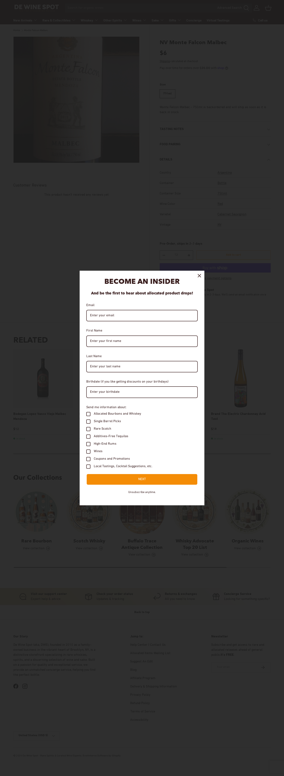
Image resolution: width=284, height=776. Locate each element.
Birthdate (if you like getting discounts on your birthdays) (127, 381)
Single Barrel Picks (107, 421)
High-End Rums (105, 444)
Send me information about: (106, 407)
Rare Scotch (102, 429)
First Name (94, 330)
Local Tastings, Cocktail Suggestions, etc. (123, 466)
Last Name (94, 356)
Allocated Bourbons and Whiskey (117, 414)
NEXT (142, 479)
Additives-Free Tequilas (111, 436)
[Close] (199, 276)
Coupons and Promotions (112, 459)
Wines (98, 451)
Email (90, 305)
